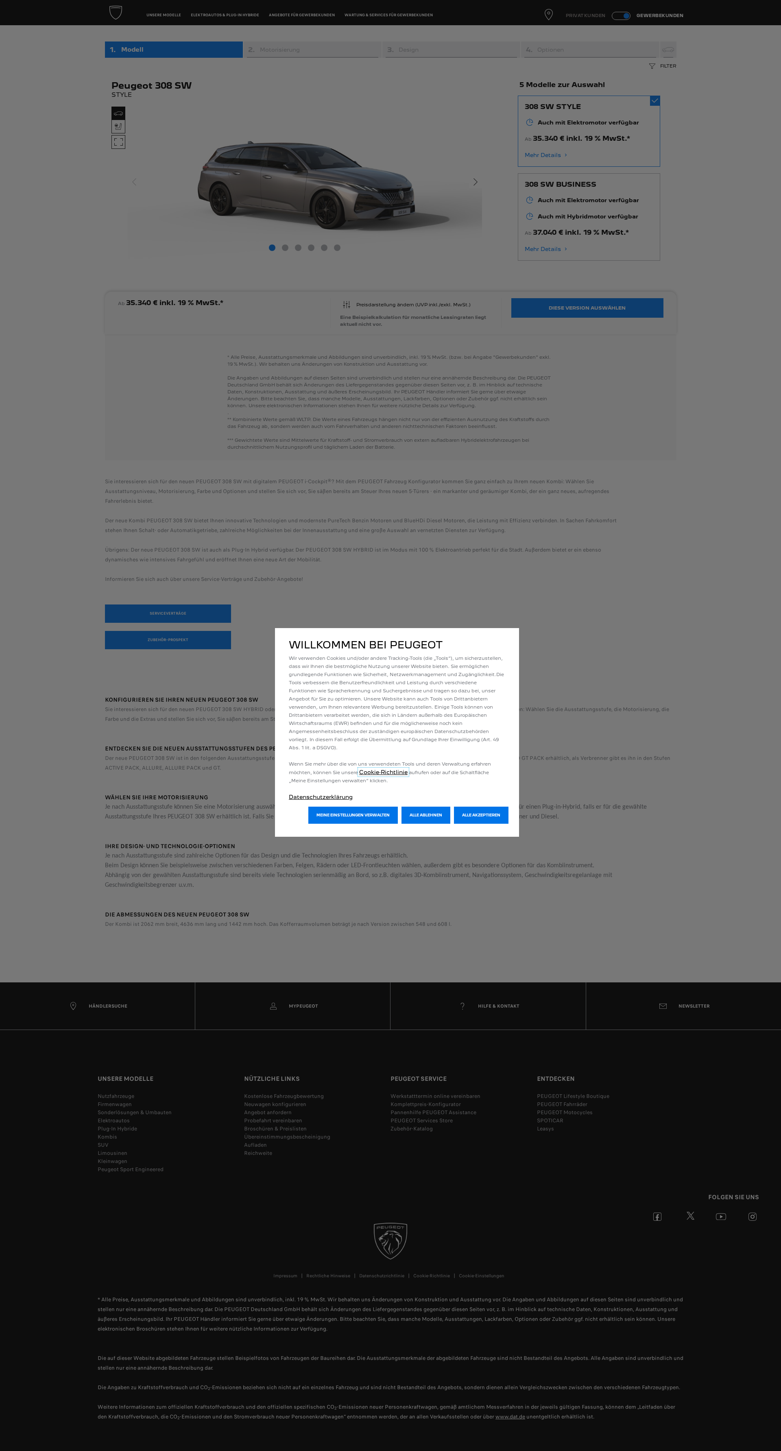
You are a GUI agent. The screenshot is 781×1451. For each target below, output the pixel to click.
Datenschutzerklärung (321, 797)
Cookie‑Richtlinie (383, 772)
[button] (353, 815)
